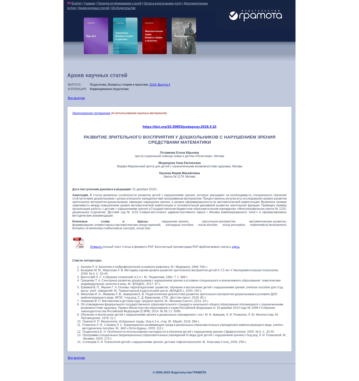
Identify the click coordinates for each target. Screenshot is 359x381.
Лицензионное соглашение (91, 113)
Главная (89, 3)
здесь (236, 247)
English (77, 3)
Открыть (96, 247)
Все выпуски (76, 98)
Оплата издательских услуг (162, 3)
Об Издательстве (123, 8)
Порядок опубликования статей (119, 3)
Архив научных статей (93, 8)
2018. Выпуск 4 (159, 84)
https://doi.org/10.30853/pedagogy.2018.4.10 (179, 127)
